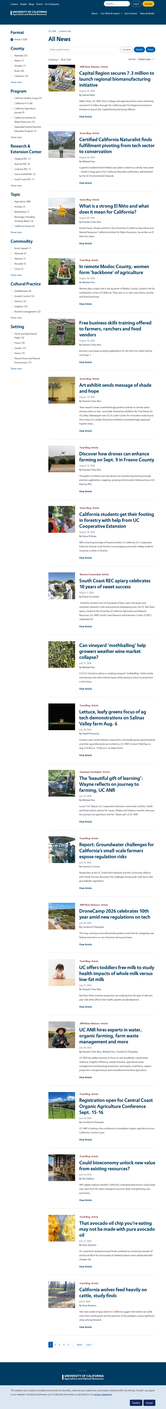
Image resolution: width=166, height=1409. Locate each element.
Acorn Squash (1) (22, 248)
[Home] (29, 13)
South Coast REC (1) (24, 179)
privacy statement (103, 1394)
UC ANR (52, 31)
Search (139, 49)
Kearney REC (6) (22, 163)
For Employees (52, 4)
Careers (14, 4)
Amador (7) (20, 65)
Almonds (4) (20, 253)
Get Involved (130, 13)
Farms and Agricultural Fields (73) (25, 335)
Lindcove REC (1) (22, 169)
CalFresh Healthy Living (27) (28, 98)
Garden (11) (20, 348)
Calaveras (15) (21, 75)
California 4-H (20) (23, 103)
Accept (149, 1402)
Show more (16, 82)
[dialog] (83, 1397)
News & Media (147, 13)
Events (39, 4)
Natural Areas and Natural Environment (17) (27, 360)
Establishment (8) (22, 290)
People (23, 4)
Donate (148, 3)
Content (126, 49)
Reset (150, 49)
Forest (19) (19, 342)
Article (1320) (20, 39)
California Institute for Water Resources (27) (25, 119)
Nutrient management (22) (27, 311)
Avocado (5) (20, 263)
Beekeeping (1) (21, 211)
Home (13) (19, 353)
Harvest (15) (20, 301)
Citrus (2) (18, 268)
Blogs (31, 4)
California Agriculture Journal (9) (24, 110)
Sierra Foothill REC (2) (25, 174)
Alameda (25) (20, 55)
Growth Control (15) (24, 296)
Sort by (132, 59)
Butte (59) (19, 70)
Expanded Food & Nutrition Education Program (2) (27, 129)
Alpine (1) (19, 60)
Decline (136, 1402)
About (94, 13)
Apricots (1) (20, 258)
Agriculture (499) (22, 201)
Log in (136, 3)
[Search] (128, 3)
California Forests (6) (24, 226)
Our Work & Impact (110, 13)
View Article (85, 116)
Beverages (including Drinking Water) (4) (24, 219)
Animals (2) (19, 206)
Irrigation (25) (21, 306)
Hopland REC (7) (22, 158)
